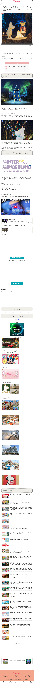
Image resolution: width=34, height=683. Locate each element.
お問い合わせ (17, 676)
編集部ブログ (6, 676)
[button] (29, 312)
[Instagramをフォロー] (18, 319)
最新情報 (28, 675)
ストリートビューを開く (17, 283)
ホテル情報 (17, 675)
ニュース (3, 291)
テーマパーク (4, 289)
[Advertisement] (17, 50)
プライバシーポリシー (28, 676)
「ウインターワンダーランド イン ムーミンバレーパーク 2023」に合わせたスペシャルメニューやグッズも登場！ (16, 69)
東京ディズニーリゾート (5, 675)
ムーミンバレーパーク (8, 291)
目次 (16, 63)
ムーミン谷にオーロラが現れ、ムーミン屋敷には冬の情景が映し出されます (17, 66)
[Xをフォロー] (16, 319)
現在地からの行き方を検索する (17, 257)
